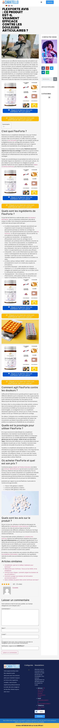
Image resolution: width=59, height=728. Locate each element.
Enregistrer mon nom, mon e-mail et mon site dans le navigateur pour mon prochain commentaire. (17, 642)
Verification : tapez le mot (13, 645)
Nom (3, 628)
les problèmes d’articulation (10, 554)
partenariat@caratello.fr (44, 703)
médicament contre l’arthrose (19, 526)
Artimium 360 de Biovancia (12, 469)
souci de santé (12, 140)
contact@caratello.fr (43, 700)
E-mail (4, 634)
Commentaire (6, 608)
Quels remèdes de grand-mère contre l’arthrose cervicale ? (22, 580)
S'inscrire (39, 716)
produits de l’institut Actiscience (21, 467)
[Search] (55, 79)
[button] (50, 2)
